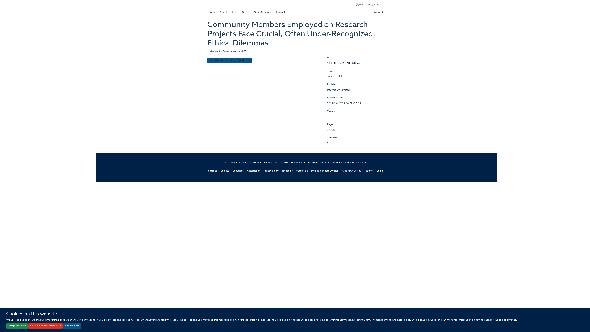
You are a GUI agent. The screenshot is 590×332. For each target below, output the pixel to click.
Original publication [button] (240, 60)
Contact (280, 12)
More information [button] (218, 60)
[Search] (383, 12)
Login (380, 171)
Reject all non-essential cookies (45, 326)
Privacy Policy (271, 171)
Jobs (234, 12)
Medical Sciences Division (325, 171)
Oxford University (351, 171)
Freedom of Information (295, 171)
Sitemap (212, 171)
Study (245, 12)
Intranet (369, 171)
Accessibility (253, 171)
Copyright (238, 171)
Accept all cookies (17, 326)
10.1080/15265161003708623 (344, 63)
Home (211, 12)
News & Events (262, 12)
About (223, 12)
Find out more (72, 326)
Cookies (225, 171)
